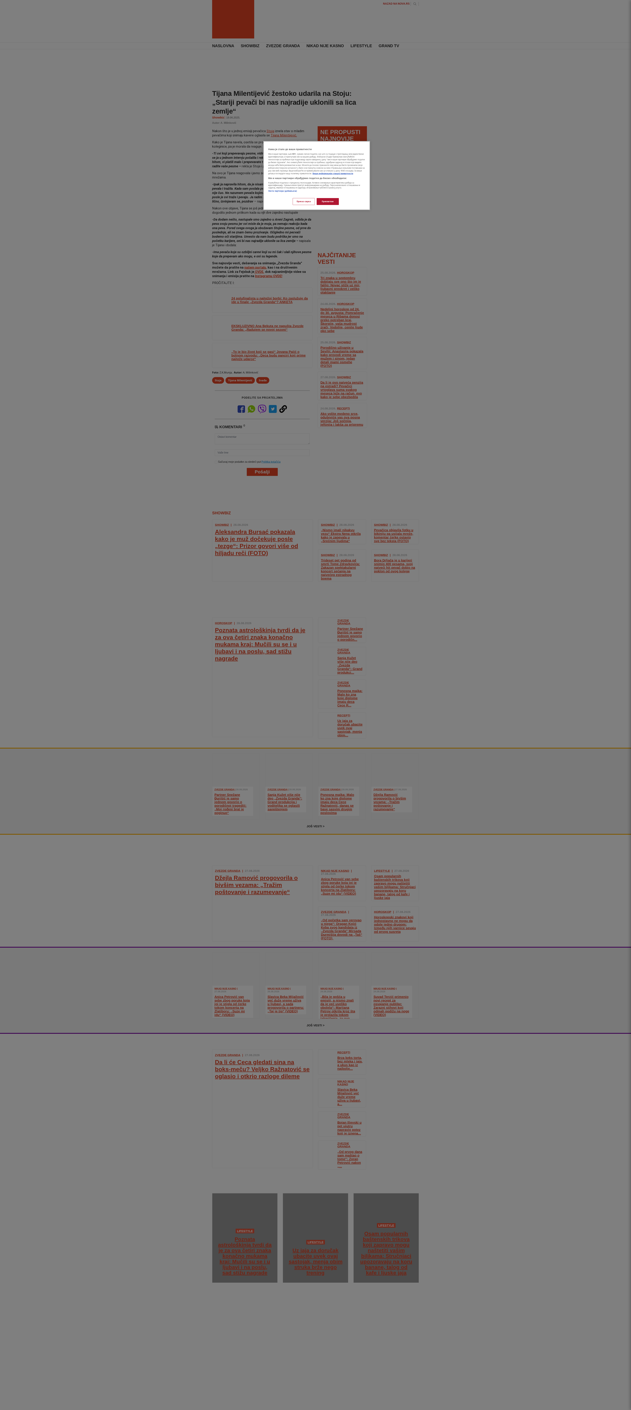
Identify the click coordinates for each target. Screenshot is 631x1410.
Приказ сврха (304, 201)
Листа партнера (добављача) (282, 191)
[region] (316, 175)
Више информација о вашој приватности (333, 173)
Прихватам (328, 201)
